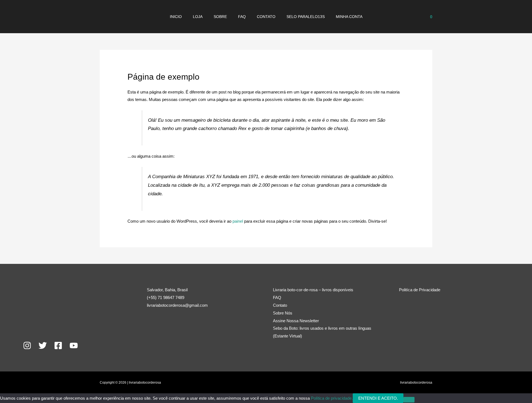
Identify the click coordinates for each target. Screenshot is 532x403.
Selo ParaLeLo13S (306, 16)
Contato (266, 16)
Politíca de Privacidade (419, 289)
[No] (409, 399)
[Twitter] (42, 345)
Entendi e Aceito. (378, 398)
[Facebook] (58, 345)
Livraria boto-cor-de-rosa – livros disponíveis (313, 289)
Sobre (220, 16)
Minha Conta (349, 16)
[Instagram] (27, 345)
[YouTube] (73, 345)
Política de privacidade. (332, 398)
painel (237, 221)
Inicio (176, 16)
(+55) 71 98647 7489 (165, 297)
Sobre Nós (282, 313)
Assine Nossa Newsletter (296, 320)
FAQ (242, 16)
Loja (198, 16)
